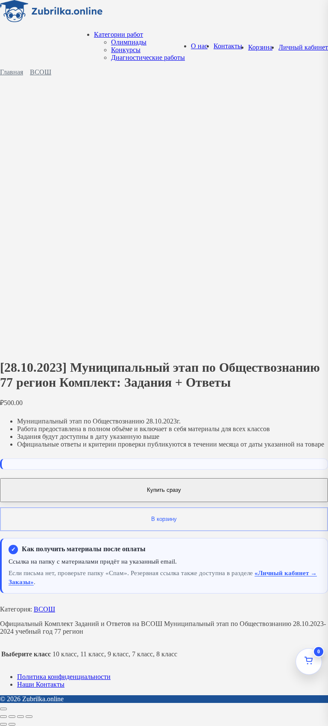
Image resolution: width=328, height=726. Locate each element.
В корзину (164, 519)
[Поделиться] (20, 716)
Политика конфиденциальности (64, 676)
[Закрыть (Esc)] (29, 716)
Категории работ (118, 34)
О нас (199, 46)
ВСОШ (40, 72)
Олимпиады (128, 42)
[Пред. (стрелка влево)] (3, 724)
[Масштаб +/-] (3, 716)
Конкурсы (126, 49)
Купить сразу (164, 490)
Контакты (228, 46)
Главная (11, 72)
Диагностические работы (148, 57)
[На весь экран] (12, 716)
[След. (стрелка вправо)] (12, 724)
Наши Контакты (40, 684)
